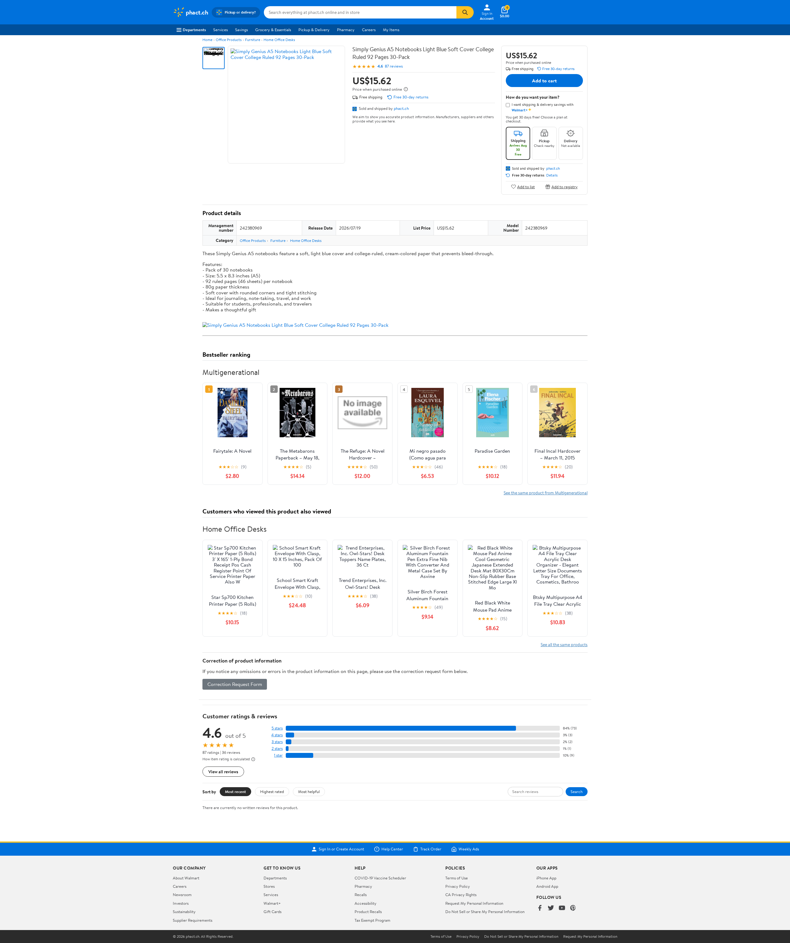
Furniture (252, 39)
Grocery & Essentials (273, 29)
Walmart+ (272, 903)
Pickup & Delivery (314, 29)
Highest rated (272, 791)
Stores (269, 886)
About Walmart (186, 878)
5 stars (277, 728)
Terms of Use (456, 878)
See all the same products (564, 644)
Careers (369, 29)
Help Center (392, 849)
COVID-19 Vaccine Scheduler (380, 878)
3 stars (277, 741)
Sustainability (184, 911)
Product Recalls (368, 911)
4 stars (277, 735)
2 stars (277, 748)
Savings (241, 29)
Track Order (430, 849)
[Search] (465, 12)
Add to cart (544, 80)
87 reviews (394, 66)
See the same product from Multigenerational (546, 493)
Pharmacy (346, 29)
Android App (547, 886)
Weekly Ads (469, 849)
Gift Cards (272, 911)
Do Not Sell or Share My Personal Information (485, 911)
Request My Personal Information (474, 903)
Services (220, 29)
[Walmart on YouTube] (562, 908)
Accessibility (365, 903)
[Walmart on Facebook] (539, 908)
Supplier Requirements (192, 920)
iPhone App (546, 878)
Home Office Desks (279, 39)
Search (577, 791)
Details (552, 175)
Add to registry (564, 186)
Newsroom (182, 894)
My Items (391, 29)
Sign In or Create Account (341, 849)
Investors (181, 903)
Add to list (526, 186)
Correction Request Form (234, 684)
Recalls (361, 894)
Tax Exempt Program (372, 920)
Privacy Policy (457, 886)
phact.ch (401, 108)
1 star (278, 755)
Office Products (229, 39)
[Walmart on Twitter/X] (550, 908)
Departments (194, 29)
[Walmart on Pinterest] (573, 908)
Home (207, 39)
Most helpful (309, 791)
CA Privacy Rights (460, 894)
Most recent (235, 791)
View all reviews (223, 772)
